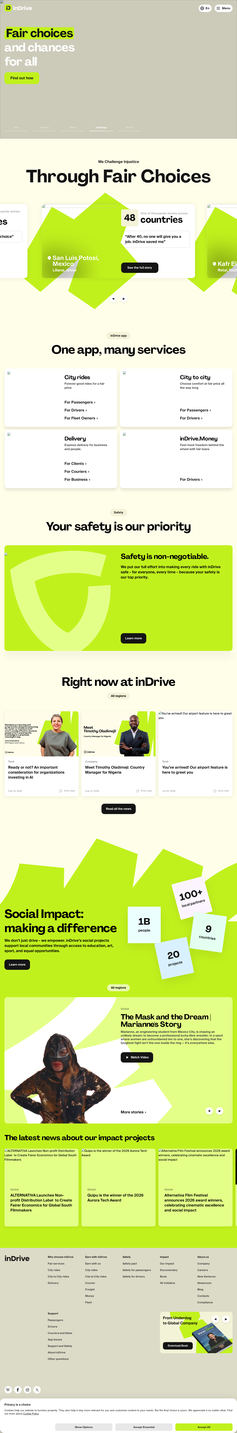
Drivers (52, 1327)
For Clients (74, 463)
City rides (54, 1270)
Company (203, 1264)
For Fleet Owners (79, 418)
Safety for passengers (137, 1270)
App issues (55, 1339)
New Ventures (206, 1276)
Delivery (53, 1283)
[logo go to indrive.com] (18, 8)
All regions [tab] (118, 696)
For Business (76, 479)
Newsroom (204, 1283)
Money (89, 1296)
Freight (90, 1289)
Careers (202, 1270)
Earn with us (93, 1264)
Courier (90, 1283)
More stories (132, 1112)
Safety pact (130, 1264)
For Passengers (78, 402)
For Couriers (75, 471)
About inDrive (57, 1352)
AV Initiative (167, 1283)
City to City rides (58, 1276)
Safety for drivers (134, 1276)
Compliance (205, 1302)
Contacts (203, 1296)
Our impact (167, 1264)
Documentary (169, 1270)
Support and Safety (60, 1346)
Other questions (58, 1359)
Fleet (88, 1302)
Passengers (55, 1320)
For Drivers (74, 410)
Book (163, 1276)
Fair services (56, 1264)
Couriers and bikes (60, 1333)
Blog (200, 1289)
